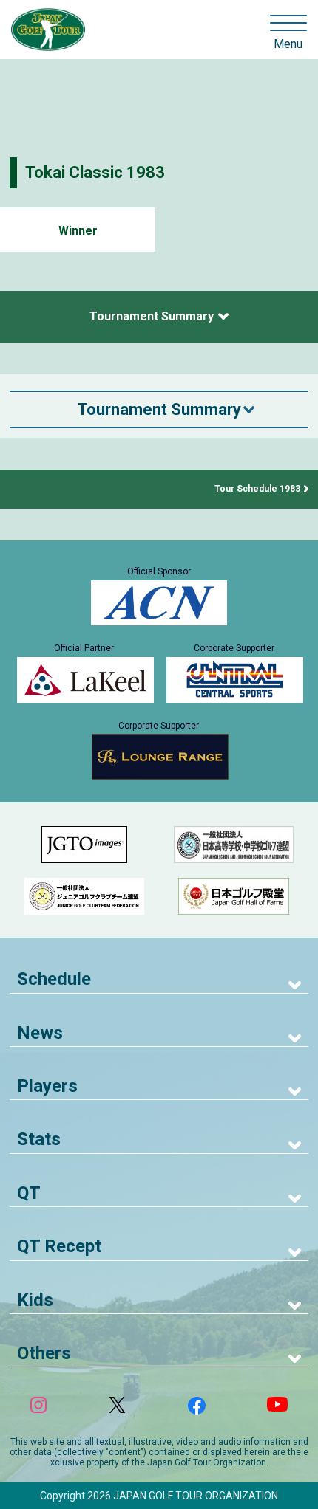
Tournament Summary (151, 316)
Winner (78, 231)
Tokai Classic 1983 (95, 172)
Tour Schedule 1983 (257, 489)
